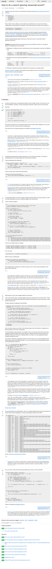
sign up (14, 522)
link (39, 87)
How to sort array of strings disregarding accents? (15, 549)
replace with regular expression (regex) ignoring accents (16, 560)
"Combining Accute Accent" (36, 403)
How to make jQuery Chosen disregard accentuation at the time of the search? (21, 540)
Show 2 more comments (10, 407)
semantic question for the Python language (18, 32)
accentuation (16, 74)
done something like (39, 81)
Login (11, 522)
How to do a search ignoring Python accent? (14, 537)
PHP (38, 1)
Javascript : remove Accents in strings (17, 454)
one (37, 35)
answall (4, 1)
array (12, 74)
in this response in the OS (28, 94)
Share (6, 76)
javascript (7, 74)
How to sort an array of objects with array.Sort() (14, 554)
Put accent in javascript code (10, 531)
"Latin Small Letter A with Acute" (42, 402)
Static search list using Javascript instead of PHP (15, 546)
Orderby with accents (8, 557)
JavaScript (43, 1)
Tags (27, 1)
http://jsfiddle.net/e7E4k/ (35, 128)
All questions (20, 1)
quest (21, 74)
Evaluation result (11, 143)
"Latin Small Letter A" (22, 403)
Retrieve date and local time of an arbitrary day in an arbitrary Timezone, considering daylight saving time (26, 543)
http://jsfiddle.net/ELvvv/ (19, 504)
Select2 (24, 140)
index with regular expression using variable (14, 528)
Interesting (11, 1)
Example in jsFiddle (9, 70)
